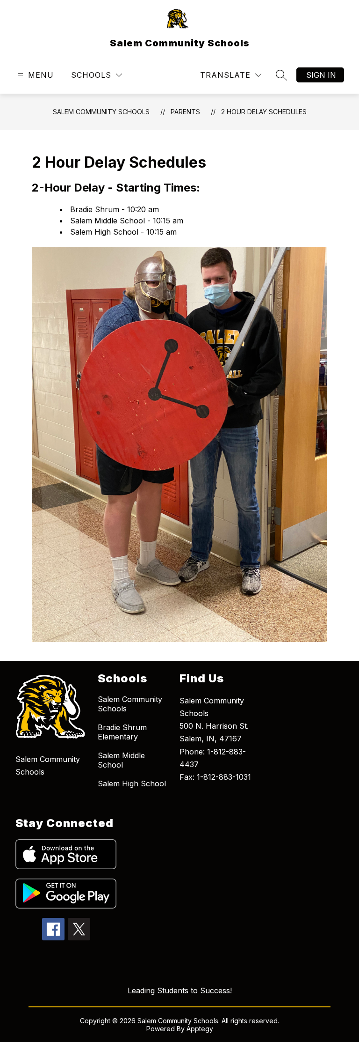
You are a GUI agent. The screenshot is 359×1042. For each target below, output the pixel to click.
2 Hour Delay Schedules (264, 112)
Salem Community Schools (101, 112)
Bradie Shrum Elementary (122, 732)
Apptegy (200, 1029)
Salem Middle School (121, 760)
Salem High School (132, 783)
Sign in (321, 75)
